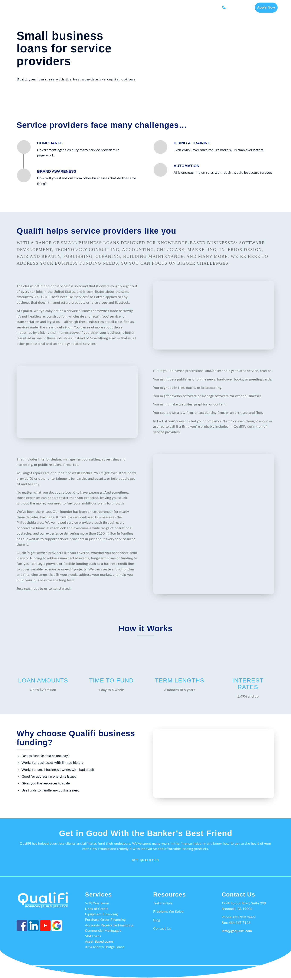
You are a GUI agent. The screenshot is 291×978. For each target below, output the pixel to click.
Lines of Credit (96, 909)
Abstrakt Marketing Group (42, 971)
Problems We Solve (168, 911)
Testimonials (162, 903)
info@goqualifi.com (237, 931)
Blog (156, 920)
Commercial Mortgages (103, 930)
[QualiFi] (28, 7)
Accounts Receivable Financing (109, 925)
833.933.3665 (244, 917)
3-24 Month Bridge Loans (104, 947)
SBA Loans (93, 936)
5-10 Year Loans (97, 903)
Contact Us (162, 928)
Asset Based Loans (99, 941)
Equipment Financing (101, 914)
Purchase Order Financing (105, 919)
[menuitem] (123, 7)
